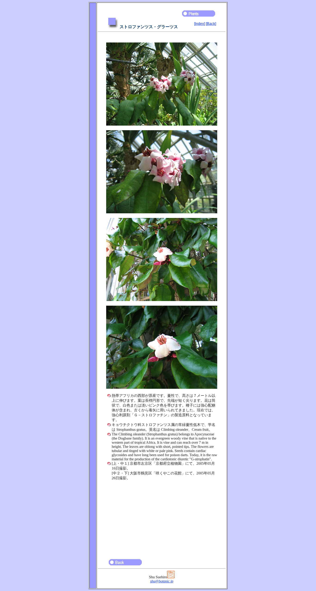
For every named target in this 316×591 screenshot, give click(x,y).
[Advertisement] (161, 517)
